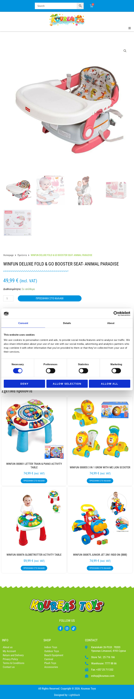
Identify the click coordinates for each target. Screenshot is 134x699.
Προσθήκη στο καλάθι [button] (34, 480)
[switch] (50, 370)
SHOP (47, 640)
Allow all (109, 383)
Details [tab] (67, 323)
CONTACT (91, 640)
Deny (24, 383)
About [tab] (110, 323)
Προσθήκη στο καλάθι (49, 298)
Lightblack (74, 695)
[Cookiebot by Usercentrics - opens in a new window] (116, 313)
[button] (125, 51)
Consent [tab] (23, 323)
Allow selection (67, 383)
